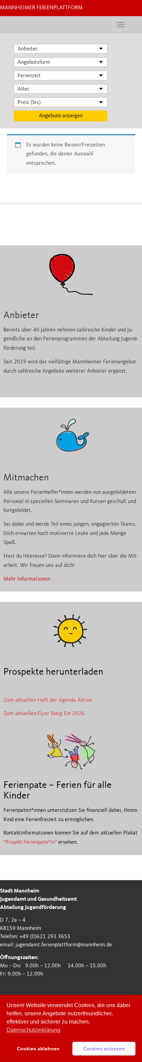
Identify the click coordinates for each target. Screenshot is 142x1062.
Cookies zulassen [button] (104, 1048)
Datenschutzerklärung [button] (33, 1030)
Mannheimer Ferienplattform (41, 8)
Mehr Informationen (26, 579)
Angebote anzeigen (61, 116)
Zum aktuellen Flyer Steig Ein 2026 (43, 713)
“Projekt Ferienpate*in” (30, 842)
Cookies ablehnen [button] (38, 1048)
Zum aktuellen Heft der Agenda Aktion (47, 700)
